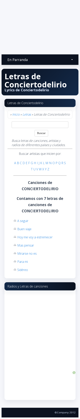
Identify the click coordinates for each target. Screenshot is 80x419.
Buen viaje (24, 229)
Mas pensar (25, 245)
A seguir (22, 221)
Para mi (22, 262)
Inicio (16, 114)
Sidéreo (22, 270)
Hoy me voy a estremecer (35, 237)
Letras (27, 114)
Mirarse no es (27, 253)
